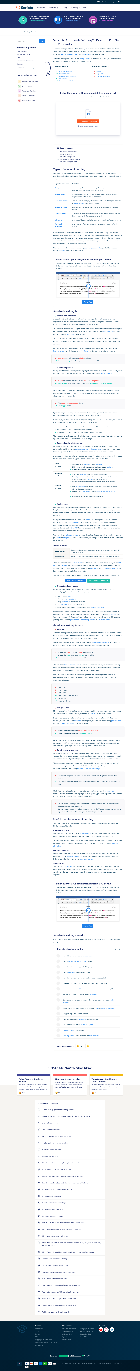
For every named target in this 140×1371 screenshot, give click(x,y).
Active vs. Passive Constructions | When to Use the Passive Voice (66, 1116)
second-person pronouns (77, 961)
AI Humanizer (67, 1334)
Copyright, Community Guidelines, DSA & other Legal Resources (46, 1342)
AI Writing (74, 8)
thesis (97, 1008)
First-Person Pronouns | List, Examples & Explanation (61, 1163)
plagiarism (94, 568)
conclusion (99, 464)
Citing (64, 8)
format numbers (69, 1030)
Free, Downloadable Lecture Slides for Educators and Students (65, 1183)
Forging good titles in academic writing (56, 1169)
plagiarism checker (111, 568)
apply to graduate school (93, 248)
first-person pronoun (71, 665)
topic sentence (80, 477)
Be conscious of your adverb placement (56, 1136)
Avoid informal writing (50, 1123)
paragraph (83, 474)
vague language (106, 373)
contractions (83, 351)
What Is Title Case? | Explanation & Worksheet (59, 1299)
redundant (78, 721)
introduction (87, 464)
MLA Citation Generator (98, 581)
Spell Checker (67, 1337)
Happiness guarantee (104, 1363)
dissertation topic (79, 203)
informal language (59, 351)
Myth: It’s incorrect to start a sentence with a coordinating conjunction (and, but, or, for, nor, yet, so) (71, 1244)
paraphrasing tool (85, 833)
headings (109, 467)
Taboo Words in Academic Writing (54, 1259)
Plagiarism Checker (69, 1329)
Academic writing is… (66, 154)
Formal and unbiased (65, 71)
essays (63, 54)
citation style (94, 1036)
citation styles (77, 563)
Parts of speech (22, 51)
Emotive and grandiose (103, 76)
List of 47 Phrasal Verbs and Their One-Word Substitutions (63, 1223)
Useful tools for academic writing (70, 159)
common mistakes (86, 859)
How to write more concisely (52, 1209)
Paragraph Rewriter (87, 1329)
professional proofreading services (82, 620)
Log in (114, 2)
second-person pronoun (100, 642)
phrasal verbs (116, 721)
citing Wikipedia (74, 522)
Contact (102, 1326)
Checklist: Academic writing (52, 1150)
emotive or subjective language (88, 769)
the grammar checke (74, 856)
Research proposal (61, 207)
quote (58, 538)
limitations (70, 334)
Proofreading (54, 8)
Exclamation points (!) (50, 1156)
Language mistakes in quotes (52, 1216)
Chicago (64, 566)
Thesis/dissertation (61, 201)
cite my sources (69, 1036)
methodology (108, 331)
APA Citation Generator (75, 581)
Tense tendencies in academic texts (55, 1265)
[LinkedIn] (112, 1329)
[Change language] (19, 1364)
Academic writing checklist (68, 161)
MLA (55, 566)
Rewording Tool (85, 1334)
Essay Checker (67, 1340)
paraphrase (67, 538)
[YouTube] (101, 1329)
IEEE (18, 57)
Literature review (60, 213)
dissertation (86, 54)
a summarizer (67, 866)
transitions (90, 479)
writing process (84, 59)
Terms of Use (118, 1363)
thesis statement (97, 449)
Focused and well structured (67, 76)
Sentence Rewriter (86, 1331)
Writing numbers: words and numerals (56, 1312)
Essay (57, 188)
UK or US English (86, 1025)
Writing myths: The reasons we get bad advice (59, 1305)
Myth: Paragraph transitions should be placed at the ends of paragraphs (68, 1252)
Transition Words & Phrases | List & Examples (58, 1272)
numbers (70, 596)
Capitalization (62, 604)
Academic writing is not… (68, 157)
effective (62, 251)
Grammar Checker (104, 620)
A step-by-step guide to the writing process (58, 1110)
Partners (38, 1334)
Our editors (39, 1329)
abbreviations (71, 599)
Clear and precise (64, 74)
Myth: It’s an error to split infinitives (55, 1236)
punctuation (86, 491)
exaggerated (109, 791)
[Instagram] (106, 1329)
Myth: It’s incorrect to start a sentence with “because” (61, 1229)
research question (81, 449)
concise (92, 714)
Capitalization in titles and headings (55, 1143)
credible (88, 520)
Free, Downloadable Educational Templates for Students (62, 1176)
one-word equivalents (68, 723)
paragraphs (93, 994)
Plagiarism (41, 8)
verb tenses (66, 602)
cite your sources (72, 535)
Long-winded (100, 74)
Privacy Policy (66, 1363)
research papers (72, 54)
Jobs (37, 1331)
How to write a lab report (51, 1196)
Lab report (58, 220)
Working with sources (23, 54)
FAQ (98, 2)
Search (121, 2)
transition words (80, 486)
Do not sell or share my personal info (84, 1363)
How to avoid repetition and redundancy (57, 1189)
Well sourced (63, 78)
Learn (84, 8)
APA (119, 563)
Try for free (88, 302)
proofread (112, 614)
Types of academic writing (68, 152)
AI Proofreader (67, 1331)
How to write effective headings (54, 1203)
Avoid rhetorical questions (51, 1130)
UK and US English (97, 607)
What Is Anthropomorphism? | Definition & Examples (61, 1285)
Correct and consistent (66, 81)
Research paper (60, 194)
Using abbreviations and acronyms (54, 1279)
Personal (98, 71)
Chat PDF (74, 528)
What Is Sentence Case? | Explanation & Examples (60, 1292)
